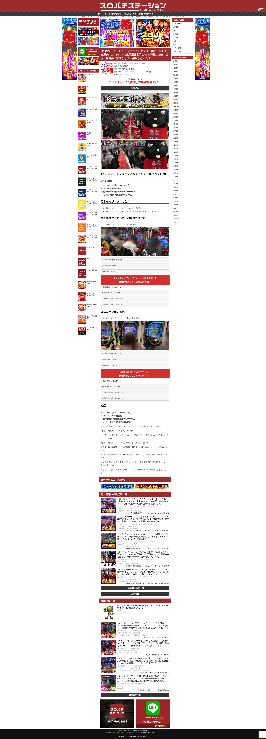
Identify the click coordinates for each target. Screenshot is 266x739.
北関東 (175, 27)
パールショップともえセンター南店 (95, 16)
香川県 (175, 183)
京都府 (175, 148)
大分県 (175, 212)
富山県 (175, 120)
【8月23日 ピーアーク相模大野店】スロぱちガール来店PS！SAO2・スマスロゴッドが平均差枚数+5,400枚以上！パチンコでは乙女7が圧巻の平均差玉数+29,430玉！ (142, 678)
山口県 (175, 180)
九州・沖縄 (177, 51)
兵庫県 (175, 155)
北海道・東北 (177, 23)
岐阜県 (175, 138)
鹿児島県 (176, 219)
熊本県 (175, 208)
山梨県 (175, 110)
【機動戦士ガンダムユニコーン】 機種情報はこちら (135, 374)
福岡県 (175, 198)
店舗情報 (135, 594)
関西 (174, 44)
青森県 (175, 64)
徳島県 (175, 191)
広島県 (175, 177)
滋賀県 (175, 145)
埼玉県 (175, 96)
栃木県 (175, 89)
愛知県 (175, 134)
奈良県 (175, 159)
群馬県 (175, 92)
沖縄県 (175, 222)
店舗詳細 (135, 88)
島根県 (175, 169)
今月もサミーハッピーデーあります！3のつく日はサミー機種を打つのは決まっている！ (142, 606)
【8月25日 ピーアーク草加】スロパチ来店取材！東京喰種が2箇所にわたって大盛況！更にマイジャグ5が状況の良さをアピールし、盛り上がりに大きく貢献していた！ (143, 643)
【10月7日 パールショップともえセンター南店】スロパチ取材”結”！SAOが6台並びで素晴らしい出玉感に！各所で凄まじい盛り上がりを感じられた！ (143, 536)
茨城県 (175, 85)
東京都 (175, 103)
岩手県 (175, 68)
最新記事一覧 (135, 695)
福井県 (175, 127)
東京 (174, 30)
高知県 (175, 194)
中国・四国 (177, 48)
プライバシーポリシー (142, 732)
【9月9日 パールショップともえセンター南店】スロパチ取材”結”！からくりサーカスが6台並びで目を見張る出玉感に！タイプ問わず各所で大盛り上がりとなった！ (143, 571)
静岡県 (175, 131)
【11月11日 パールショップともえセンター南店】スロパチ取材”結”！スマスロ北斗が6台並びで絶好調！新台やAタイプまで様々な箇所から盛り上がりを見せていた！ (142, 501)
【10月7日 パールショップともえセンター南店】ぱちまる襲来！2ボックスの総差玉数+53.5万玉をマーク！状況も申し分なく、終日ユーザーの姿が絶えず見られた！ (143, 554)
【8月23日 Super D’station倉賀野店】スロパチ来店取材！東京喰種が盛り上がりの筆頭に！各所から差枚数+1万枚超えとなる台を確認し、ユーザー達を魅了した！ (143, 660)
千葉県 (175, 99)
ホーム (83, 16)
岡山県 (175, 173)
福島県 (175, 82)
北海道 (175, 61)
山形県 (175, 78)
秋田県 (175, 71)
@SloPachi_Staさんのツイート (88, 340)
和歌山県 (176, 163)
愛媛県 (175, 187)
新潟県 (175, 117)
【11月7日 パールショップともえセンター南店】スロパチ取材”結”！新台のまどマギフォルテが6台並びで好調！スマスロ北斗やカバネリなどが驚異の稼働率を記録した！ (143, 519)
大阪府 (175, 152)
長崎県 (175, 205)
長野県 (175, 113)
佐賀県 (175, 201)
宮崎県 (175, 215)
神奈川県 (176, 106)
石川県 (175, 124)
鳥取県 (175, 166)
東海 (174, 41)
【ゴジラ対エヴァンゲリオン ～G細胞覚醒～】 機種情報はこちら (135, 280)
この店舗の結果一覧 (135, 588)
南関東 (175, 34)
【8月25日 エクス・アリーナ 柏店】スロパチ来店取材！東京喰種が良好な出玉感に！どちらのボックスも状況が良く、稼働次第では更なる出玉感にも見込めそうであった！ (143, 625)
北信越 (175, 37)
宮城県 (175, 75)
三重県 (175, 141)
